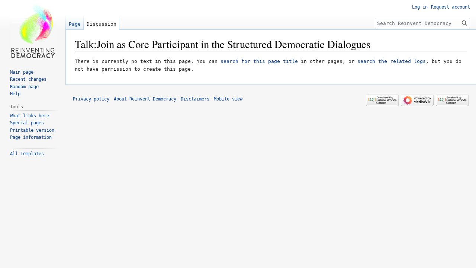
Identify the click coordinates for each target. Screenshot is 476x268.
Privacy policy (91, 99)
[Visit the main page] (32, 30)
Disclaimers (195, 99)
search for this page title (259, 61)
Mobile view (228, 99)
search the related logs (391, 61)
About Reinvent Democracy (145, 99)
